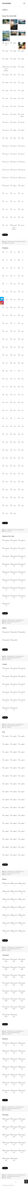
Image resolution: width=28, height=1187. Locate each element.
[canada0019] (14, 551)
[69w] (14, 413)
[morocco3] (21, 164)
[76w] (14, 429)
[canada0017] (21, 543)
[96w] (14, 476)
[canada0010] (21, 686)
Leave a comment (10, 243)
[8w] (6, 278)
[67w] (6, 413)
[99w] (6, 484)
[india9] (14, 132)
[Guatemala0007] (14, 969)
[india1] (14, 45)
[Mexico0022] (6, 925)
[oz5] (6, 204)
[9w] (14, 278)
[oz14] (6, 227)
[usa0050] (21, 802)
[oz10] (21, 212)
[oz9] (14, 212)
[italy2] (14, 140)
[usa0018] (21, 770)
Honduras (5, 1039)
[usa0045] (6, 794)
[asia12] (6, 109)
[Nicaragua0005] (14, 1129)
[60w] (6, 397)
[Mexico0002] (21, 886)
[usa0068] (21, 841)
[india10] (21, 132)
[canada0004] (14, 678)
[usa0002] (6, 738)
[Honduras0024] (14, 1077)
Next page (26, 1181)
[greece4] (6, 132)
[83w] (6, 444)
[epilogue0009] (14, 574)
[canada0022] (14, 702)
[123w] (21, 508)
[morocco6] (14, 172)
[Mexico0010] (14, 901)
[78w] (21, 429)
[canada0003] (6, 678)
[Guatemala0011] (21, 977)
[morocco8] (21, 172)
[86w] (6, 452)
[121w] (14, 508)
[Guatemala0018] (21, 993)
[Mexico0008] (21, 894)
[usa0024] (6, 786)
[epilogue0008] (21, 566)
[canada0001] (14, 671)
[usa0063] (6, 834)
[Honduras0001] (14, 1017)
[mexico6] (14, 156)
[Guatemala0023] (14, 1009)
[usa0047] (21, 794)
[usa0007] (6, 754)
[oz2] (6, 196)
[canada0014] (6, 702)
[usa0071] (21, 849)
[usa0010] (21, 754)
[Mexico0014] (21, 909)
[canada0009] (14, 686)
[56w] (21, 381)
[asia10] (14, 101)
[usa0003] (21, 738)
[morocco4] (6, 172)
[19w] (6, 302)
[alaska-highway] (14, 24)
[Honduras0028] (21, 1085)
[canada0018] (6, 551)
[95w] (6, 476)
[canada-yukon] (6, 36)
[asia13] (14, 109)
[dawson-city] (6, 44)
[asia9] (6, 101)
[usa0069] (6, 849)
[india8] (21, 61)
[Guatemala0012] (14, 985)
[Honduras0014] (6, 1053)
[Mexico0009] (6, 901)
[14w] (21, 286)
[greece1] (6, 124)
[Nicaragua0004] (6, 1129)
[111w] (21, 492)
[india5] (21, 53)
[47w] (6, 365)
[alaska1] (14, 69)
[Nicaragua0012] (6, 1145)
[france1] (21, 109)
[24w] (14, 310)
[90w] (14, 460)
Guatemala (5, 955)
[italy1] (6, 140)
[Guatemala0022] (6, 1009)
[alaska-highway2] (21, 21)
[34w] (6, 333)
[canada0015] (6, 543)
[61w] (14, 397)
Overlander (6, 3)
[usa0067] (14, 841)
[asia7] (14, 93)
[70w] (21, 413)
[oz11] (6, 219)
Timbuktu (5, 248)
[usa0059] (6, 826)
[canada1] (14, 33)
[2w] (14, 254)
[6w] (6, 270)
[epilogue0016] (14, 590)
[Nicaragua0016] (14, 1153)
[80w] (14, 436)
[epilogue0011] (6, 582)
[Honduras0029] (6, 1093)
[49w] (21, 365)
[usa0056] (14, 818)
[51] (14, 373)
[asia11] (21, 101)
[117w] (21, 500)
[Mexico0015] (6, 917)
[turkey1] (21, 227)
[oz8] (6, 212)
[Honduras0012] (14, 1045)
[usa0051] (6, 810)
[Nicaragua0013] (14, 1145)
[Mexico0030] (6, 933)
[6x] (14, 270)
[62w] (21, 397)
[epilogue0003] (14, 558)
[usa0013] (14, 762)
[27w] (14, 318)
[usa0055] (6, 818)
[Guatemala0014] (6, 985)
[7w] (21, 270)
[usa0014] (21, 762)
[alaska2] (21, 69)
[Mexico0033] (21, 933)
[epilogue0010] (21, 574)
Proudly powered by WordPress (8, 1185)
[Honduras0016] (21, 1053)
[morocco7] (6, 180)
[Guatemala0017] (14, 993)
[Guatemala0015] (21, 985)
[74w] (6, 429)
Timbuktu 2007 (21, 529)
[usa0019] (6, 778)
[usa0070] (14, 849)
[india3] (6, 53)
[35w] (14, 333)
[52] (21, 373)
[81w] (21, 436)
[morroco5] (6, 188)
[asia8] (21, 93)
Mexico (4, 879)
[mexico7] (21, 156)
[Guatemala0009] (6, 977)
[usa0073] (14, 857)
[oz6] (14, 204)
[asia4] (14, 85)
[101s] (14, 484)
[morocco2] (14, 164)
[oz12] (14, 219)
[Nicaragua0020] (14, 1161)
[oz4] (21, 196)
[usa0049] (14, 802)
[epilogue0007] (6, 574)
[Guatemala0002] (6, 962)
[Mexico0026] (21, 925)
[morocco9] (14, 180)
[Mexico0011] (21, 901)
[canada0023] (21, 702)
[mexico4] (21, 148)
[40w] (6, 349)
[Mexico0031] (14, 933)
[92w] (6, 468)
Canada (4, 664)
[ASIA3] (6, 85)
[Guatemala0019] (6, 1001)
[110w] (14, 492)
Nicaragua (5, 1114)
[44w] (6, 357)
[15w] (6, 294)
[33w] (21, 326)
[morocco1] (6, 164)
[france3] (14, 116)
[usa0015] (6, 770)
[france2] (6, 116)
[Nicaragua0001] (6, 1121)
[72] (14, 421)
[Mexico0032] (6, 886)
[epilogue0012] (14, 582)
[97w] (21, 476)
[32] (14, 326)
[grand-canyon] (21, 116)
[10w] (21, 278)
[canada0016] (14, 543)
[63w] (6, 405)
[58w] (14, 389)
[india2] (21, 45)
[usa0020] (14, 778)
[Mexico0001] (14, 886)
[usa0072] (6, 857)
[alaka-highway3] (6, 21)
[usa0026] (14, 786)
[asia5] (21, 85)
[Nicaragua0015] (6, 1153)
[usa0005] (14, 746)
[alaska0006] (14, 642)
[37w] (6, 341)
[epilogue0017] (21, 590)
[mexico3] (14, 148)
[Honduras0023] (6, 1077)
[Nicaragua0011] (21, 1137)
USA (3, 732)
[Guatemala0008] (21, 969)
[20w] (14, 302)
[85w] (21, 444)
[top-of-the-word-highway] (6, 69)
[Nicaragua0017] (21, 1153)
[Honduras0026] (6, 1085)
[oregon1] (14, 188)
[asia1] (14, 77)
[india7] (14, 61)
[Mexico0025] (14, 925)
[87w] (14, 452)
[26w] (6, 318)
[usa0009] (14, 754)
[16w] (14, 294)
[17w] (21, 294)
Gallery (5, 241)
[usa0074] (21, 857)
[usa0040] (21, 786)
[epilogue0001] (6, 710)
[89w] (6, 460)
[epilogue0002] (14, 710)
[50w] (6, 373)
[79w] (6, 436)
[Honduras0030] (14, 1093)
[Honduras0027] (14, 1085)
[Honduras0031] (21, 1093)
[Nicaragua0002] (14, 1121)
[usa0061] (21, 826)
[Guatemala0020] (14, 1001)
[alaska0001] (6, 634)
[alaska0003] (14, 634)
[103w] (21, 484)
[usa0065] (21, 834)
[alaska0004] (21, 634)
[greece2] (14, 124)
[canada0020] (21, 551)
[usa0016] (14, 770)
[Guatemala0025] (6, 1017)
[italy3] (21, 140)
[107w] (6, 492)
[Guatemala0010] (14, 977)
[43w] (21, 349)
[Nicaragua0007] (6, 1137)
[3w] (6, 262)
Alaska (4, 628)
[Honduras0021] (14, 1069)
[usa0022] (21, 778)
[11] (6, 286)
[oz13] (21, 219)
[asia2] (21, 77)
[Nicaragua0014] (21, 1145)
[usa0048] (6, 802)
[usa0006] (21, 746)
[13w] (14, 286)
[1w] (6, 254)
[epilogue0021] (6, 606)
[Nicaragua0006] (21, 1129)
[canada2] (21, 33)
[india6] (6, 61)
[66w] (21, 405)
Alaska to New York (8, 536)
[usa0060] (14, 826)
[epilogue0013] (21, 582)
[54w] (6, 381)
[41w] (14, 349)
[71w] (6, 421)
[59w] (21, 389)
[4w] (14, 262)
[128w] (14, 516)
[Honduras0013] (21, 1045)
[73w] (21, 421)
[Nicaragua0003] (21, 1121)
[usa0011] (6, 762)
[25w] (21, 310)
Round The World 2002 (9, 16)
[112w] (6, 500)
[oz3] (14, 196)
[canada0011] (6, 694)
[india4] (14, 53)
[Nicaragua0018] (6, 1161)
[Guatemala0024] (21, 1009)
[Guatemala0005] (6, 969)
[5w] (21, 262)
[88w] (21, 452)
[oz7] (21, 204)
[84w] (14, 444)
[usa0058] (21, 818)
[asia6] (6, 93)
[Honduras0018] (14, 1061)
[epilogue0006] (14, 566)
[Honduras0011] (6, 1045)
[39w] (21, 341)
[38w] (14, 341)
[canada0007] (21, 678)
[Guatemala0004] (21, 962)
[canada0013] (21, 694)
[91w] (21, 460)
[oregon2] (21, 188)
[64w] (14, 405)
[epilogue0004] (21, 558)
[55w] (14, 381)
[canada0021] (6, 558)
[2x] (21, 254)
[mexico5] (6, 156)
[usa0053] (21, 810)
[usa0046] (14, 794)
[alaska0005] (6, 642)
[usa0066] (6, 841)
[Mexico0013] (14, 909)
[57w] (6, 389)
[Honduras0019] (21, 1061)
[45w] (14, 357)
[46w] (21, 357)
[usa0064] (14, 834)
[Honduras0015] (14, 1053)
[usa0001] (14, 738)
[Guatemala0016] (6, 993)
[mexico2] (6, 148)
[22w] (21, 302)
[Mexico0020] (21, 917)
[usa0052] (14, 810)
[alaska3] (6, 77)
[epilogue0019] (14, 598)
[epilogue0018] (6, 598)
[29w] (6, 326)
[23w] (6, 310)
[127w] (6, 516)
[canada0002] (21, 671)
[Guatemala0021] (21, 1001)
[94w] (21, 468)
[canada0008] (6, 686)
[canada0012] (14, 694)
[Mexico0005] (6, 894)
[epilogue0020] (21, 598)
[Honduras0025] (21, 1077)
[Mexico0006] (14, 894)
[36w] (21, 333)
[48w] (14, 365)
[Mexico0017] (14, 917)
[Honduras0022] (21, 1069)
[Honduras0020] (6, 1069)
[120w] (6, 508)
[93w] (14, 468)
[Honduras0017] (6, 1061)
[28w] (21, 318)
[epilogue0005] (6, 566)
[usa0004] (6, 746)
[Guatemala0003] (14, 962)
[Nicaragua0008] (14, 1137)
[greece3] (21, 124)
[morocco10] (21, 180)
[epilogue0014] (6, 590)
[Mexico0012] (6, 909)
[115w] (14, 500)
